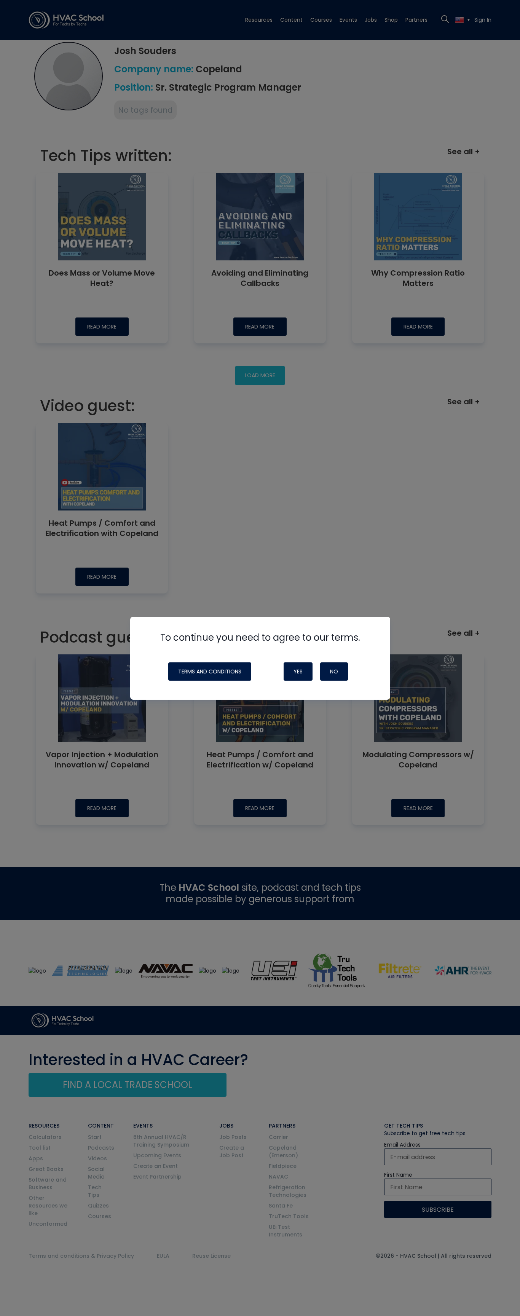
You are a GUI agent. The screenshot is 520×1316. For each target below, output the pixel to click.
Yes (298, 671)
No (334, 671)
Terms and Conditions (209, 671)
